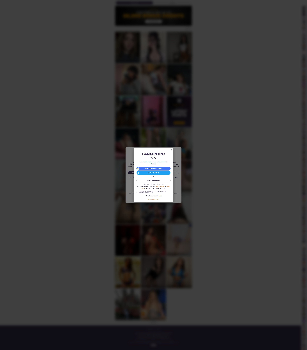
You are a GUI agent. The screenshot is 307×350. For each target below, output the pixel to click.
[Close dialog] (171, 150)
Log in (160, 196)
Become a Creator (153, 199)
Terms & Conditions (160, 186)
